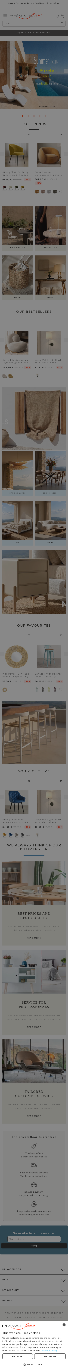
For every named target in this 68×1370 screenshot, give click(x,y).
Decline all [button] (49, 1356)
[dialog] (34, 1345)
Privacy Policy (49, 1350)
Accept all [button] (18, 1356)
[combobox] (64, 1324)
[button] (34, 1364)
